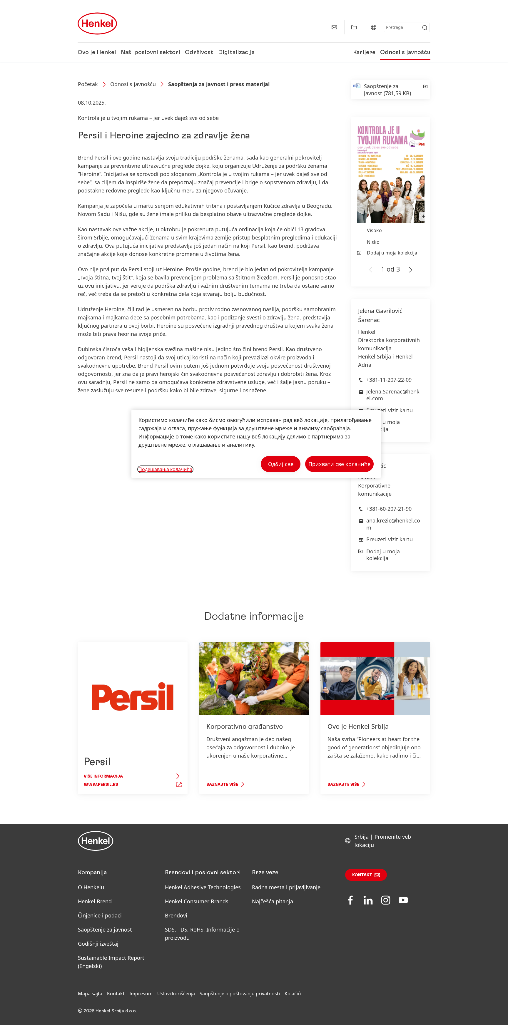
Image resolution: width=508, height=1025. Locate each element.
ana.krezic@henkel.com (393, 524)
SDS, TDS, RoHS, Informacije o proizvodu (202, 933)
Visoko (374, 230)
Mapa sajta (90, 993)
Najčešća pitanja (272, 901)
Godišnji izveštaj (98, 943)
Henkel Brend (95, 901)
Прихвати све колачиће (339, 464)
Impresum (141, 993)
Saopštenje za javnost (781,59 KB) (387, 90)
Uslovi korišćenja (176, 993)
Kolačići (293, 993)
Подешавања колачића (165, 469)
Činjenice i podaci (100, 915)
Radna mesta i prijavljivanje (286, 887)
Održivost (199, 52)
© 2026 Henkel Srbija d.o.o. (107, 1011)
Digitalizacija (236, 52)
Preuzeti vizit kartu (389, 410)
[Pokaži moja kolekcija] (354, 27)
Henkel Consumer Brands (196, 901)
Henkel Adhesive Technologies (203, 887)
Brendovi (176, 915)
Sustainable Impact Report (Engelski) (111, 961)
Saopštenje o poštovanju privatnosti (240, 993)
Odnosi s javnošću (405, 52)
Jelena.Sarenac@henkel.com (393, 395)
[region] (256, 444)
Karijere (364, 52)
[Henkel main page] (97, 23)
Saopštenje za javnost (105, 929)
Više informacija (103, 776)
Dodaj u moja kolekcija (392, 252)
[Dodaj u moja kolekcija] (425, 89)
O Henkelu (91, 887)
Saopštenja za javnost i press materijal (219, 84)
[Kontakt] (334, 27)
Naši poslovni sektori (150, 52)
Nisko (373, 242)
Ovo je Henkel (97, 52)
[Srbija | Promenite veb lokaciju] (374, 27)
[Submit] (425, 27)
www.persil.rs (101, 785)
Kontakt (362, 875)
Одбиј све (280, 464)
